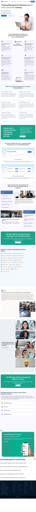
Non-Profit (19, 485)
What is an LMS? (26, 484)
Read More (2, 300)
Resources (18, 1)
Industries (21, 1)
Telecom (14, 490)
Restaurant (14, 491)
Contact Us (28, 1)
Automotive (14, 489)
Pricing (23, 1)
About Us (31, 484)
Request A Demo (33, 1)
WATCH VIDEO (10, 15)
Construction (19, 484)
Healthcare (19, 490)
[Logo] (4, 1)
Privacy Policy (31, 489)
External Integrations (7, 414)
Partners (31, 485)
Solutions (15, 1)
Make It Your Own (7, 410)
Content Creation (3, 491)
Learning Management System (4, 484)
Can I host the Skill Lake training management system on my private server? (13, 477)
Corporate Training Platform (4, 489)
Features (12, 1)
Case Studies (25, 485)
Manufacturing (14, 485)
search (29, 1)
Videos (25, 490)
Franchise (19, 489)
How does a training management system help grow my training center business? (13, 466)
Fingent (27, 497)
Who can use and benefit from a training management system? (10, 470)
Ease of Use (6, 406)
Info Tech (14, 484)
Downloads (25, 491)
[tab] (7, 192)
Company (25, 1)
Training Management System (4, 490)
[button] (18, 403)
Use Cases (25, 489)
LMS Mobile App (3, 485)
